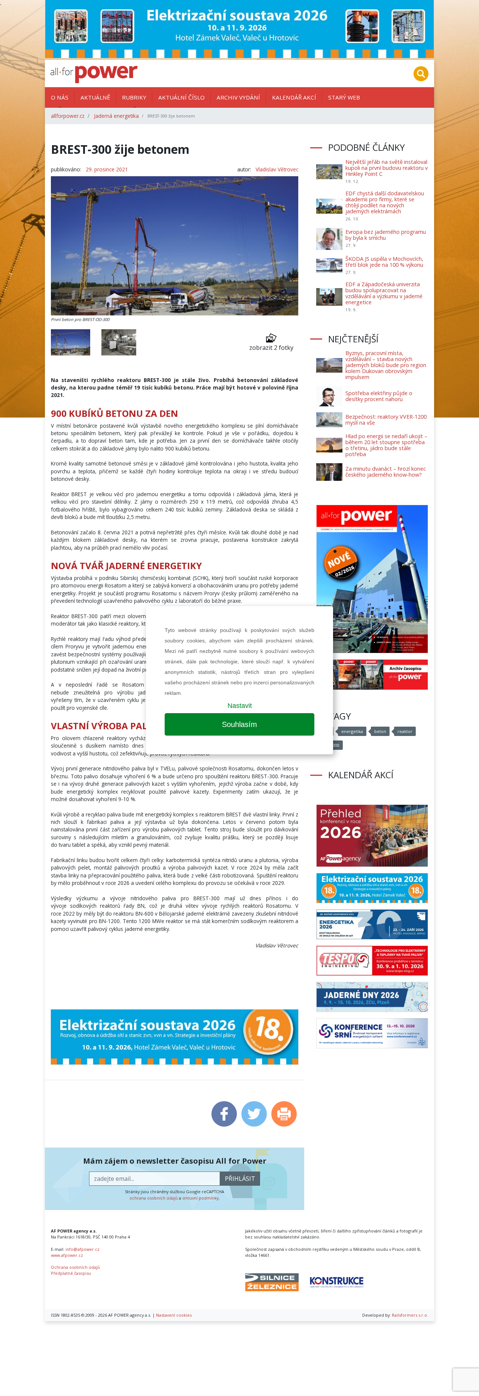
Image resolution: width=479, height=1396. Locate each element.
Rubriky (134, 97)
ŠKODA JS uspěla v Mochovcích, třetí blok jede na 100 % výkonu (384, 261)
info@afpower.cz (82, 1249)
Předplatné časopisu (71, 1273)
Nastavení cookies (174, 1315)
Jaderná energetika (116, 115)
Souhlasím (239, 724)
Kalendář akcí (294, 97)
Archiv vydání (238, 97)
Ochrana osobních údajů (75, 1267)
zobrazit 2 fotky (271, 347)
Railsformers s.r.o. (410, 1315)
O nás (59, 97)
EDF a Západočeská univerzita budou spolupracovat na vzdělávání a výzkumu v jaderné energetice (383, 293)
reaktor (404, 731)
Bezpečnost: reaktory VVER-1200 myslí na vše (386, 419)
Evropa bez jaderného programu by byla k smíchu (385, 234)
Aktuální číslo (181, 97)
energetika (352, 731)
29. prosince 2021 (107, 169)
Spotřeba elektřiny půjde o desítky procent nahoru (378, 396)
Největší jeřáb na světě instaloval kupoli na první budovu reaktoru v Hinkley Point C (386, 167)
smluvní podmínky (200, 1198)
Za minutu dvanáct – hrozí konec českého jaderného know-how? (385, 471)
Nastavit (240, 705)
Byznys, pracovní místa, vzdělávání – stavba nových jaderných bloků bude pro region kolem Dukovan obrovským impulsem (385, 365)
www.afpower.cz (67, 1255)
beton (380, 731)
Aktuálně (95, 97)
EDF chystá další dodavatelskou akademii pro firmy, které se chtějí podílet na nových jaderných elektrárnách (384, 202)
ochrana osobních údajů (153, 1198)
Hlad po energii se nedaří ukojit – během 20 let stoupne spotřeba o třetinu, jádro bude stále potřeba (386, 445)
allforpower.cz (68, 115)
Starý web (344, 97)
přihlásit (240, 1178)
